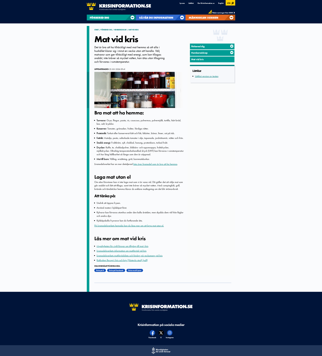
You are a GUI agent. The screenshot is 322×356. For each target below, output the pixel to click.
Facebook (152, 337)
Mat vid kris (133, 30)
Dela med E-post (134, 270)
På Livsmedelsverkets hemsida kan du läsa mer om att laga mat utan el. (129, 225)
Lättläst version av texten (206, 76)
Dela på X (100, 270)
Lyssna (182, 3)
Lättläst (191, 3)
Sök (230, 3)
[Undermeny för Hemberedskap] (231, 52)
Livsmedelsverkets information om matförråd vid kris (121, 250)
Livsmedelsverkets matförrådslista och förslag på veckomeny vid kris (130, 255)
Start (96, 30)
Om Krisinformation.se (206, 3)
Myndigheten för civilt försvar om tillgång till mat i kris (122, 246)
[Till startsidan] (119, 6)
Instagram (170, 337)
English (221, 3)
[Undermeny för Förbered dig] (231, 46)
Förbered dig (106, 30)
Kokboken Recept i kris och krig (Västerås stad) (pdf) (122, 260)
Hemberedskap (120, 30)
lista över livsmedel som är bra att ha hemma (155, 164)
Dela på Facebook (116, 270)
